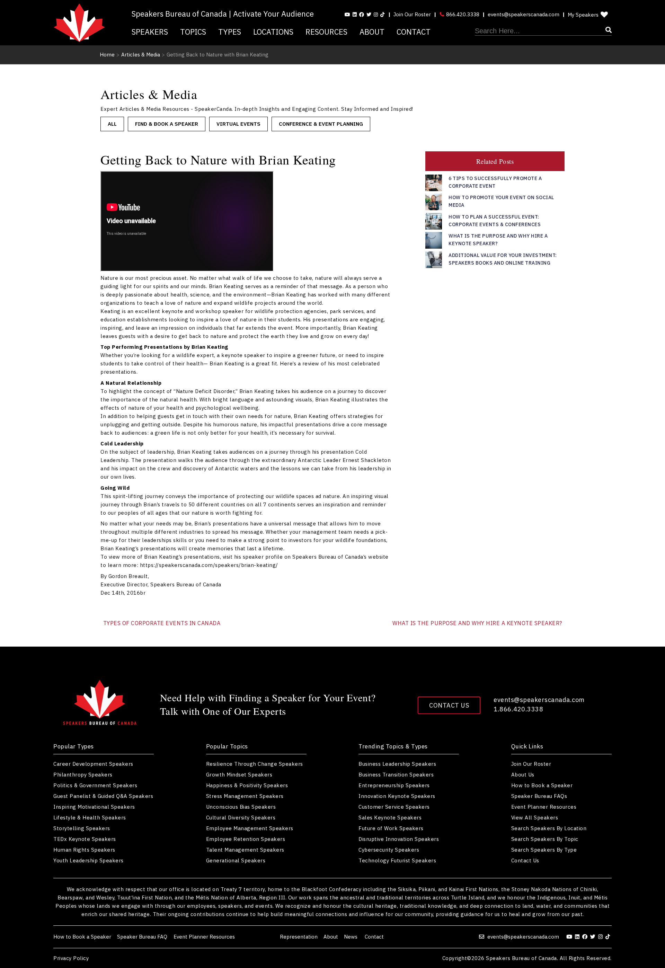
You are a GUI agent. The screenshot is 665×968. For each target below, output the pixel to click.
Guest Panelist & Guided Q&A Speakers (103, 796)
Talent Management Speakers (245, 849)
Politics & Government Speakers (95, 785)
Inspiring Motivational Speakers (94, 806)
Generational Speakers (236, 860)
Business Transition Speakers (396, 774)
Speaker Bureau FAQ (142, 936)
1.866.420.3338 (518, 709)
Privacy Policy (71, 958)
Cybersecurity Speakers (388, 849)
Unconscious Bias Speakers (241, 806)
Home (107, 54)
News (351, 936)
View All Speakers (534, 817)
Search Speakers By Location (549, 828)
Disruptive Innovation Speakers (398, 839)
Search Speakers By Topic (544, 839)
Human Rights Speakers (84, 849)
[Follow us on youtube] (347, 14)
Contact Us (449, 705)
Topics (193, 32)
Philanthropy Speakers (83, 774)
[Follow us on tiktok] (382, 14)
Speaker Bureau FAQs (539, 796)
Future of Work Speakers (391, 828)
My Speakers (583, 14)
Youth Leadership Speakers (88, 860)
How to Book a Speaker (542, 785)
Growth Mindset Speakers (239, 774)
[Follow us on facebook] (361, 14)
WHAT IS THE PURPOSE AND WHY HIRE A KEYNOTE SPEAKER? (477, 623)
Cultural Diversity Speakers (241, 817)
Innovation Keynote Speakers (396, 796)
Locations (273, 32)
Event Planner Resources (544, 806)
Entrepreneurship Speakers (394, 785)
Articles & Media (140, 54)
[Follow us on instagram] (376, 14)
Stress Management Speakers (245, 796)
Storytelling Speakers (81, 828)
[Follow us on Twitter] (368, 14)
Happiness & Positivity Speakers (247, 785)
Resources (326, 32)
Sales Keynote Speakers (390, 817)
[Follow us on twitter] (593, 936)
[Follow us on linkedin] (355, 14)
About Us (522, 774)
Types (229, 32)
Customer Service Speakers (394, 806)
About (372, 32)
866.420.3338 (462, 14)
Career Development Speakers (93, 764)
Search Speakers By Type (544, 849)
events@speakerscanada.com (523, 14)
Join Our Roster (412, 14)
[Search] (543, 31)
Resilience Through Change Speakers (254, 764)
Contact (414, 32)
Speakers (150, 32)
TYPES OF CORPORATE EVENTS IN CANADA (162, 623)
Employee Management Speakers (249, 828)
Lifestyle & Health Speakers (89, 817)
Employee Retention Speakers (245, 839)
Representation (299, 936)
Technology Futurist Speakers (397, 860)
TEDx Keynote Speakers (84, 839)
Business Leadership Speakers (397, 764)
